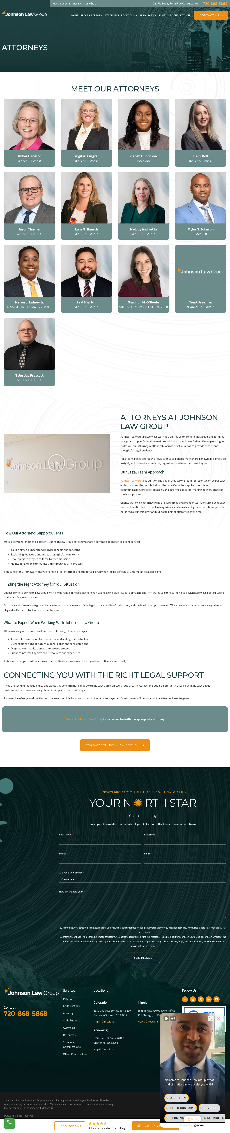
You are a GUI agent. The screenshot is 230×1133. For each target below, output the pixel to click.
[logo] (24, 13)
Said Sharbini (86, 302)
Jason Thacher (29, 229)
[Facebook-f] (185, 999)
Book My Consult (159, 1126)
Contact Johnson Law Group (84, 719)
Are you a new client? (71, 872)
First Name (66, 834)
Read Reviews (69, 1125)
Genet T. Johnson (143, 156)
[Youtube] (216, 999)
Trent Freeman (200, 302)
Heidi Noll (200, 156)
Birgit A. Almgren (86, 156)
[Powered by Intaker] (199, 1125)
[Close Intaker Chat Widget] (218, 1018)
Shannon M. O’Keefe (143, 302)
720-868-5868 (215, 3)
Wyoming (100, 1030)
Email (148, 853)
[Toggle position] (210, 1018)
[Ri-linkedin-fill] (209, 999)
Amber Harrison (29, 156)
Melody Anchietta (143, 229)
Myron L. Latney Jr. (29, 302)
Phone (63, 853)
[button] (57, 463)
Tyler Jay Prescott (29, 375)
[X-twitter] (201, 999)
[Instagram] (193, 999)
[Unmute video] (166, 1018)
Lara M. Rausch (86, 229)
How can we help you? (72, 891)
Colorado (100, 1002)
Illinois (142, 1002)
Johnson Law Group (132, 480)
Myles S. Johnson (201, 229)
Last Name (150, 834)
